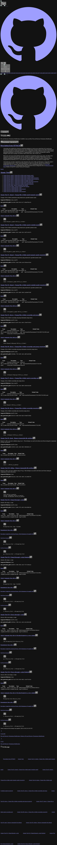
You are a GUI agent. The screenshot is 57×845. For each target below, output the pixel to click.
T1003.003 (17, 73)
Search (4, 4)
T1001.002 (3, 73)
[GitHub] (28, 61)
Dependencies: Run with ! (7, 530)
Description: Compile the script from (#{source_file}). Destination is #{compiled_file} (17, 533)
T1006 (51, 73)
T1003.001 (7, 73)
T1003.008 (41, 73)
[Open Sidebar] (4, 63)
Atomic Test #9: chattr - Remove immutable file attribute (15, 185)
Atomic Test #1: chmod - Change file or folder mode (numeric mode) (18, 175)
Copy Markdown (6, 142)
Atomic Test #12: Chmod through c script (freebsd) (14, 189)
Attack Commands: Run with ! (8, 215)
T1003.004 (22, 73)
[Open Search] (2, 63)
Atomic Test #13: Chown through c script (12, 190)
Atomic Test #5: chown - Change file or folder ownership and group (18, 180)
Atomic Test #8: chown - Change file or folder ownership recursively (18, 184)
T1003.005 (27, 73)
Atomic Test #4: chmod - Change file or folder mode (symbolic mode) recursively (21, 179)
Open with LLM (13, 142)
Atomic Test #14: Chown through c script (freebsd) (14, 191)
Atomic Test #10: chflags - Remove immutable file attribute (16, 186)
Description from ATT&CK (10, 145)
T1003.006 (32, 73)
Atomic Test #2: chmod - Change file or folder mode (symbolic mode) (18, 176)
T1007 (54, 73)
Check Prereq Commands (5, 595)
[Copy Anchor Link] (21, 145)
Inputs (2, 205)
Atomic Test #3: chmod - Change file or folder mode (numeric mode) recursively (21, 177)
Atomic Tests (5, 172)
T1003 (45, 73)
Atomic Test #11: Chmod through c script (12, 187)
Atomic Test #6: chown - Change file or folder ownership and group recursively (20, 181)
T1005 (48, 73)
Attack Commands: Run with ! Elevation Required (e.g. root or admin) (18, 635)
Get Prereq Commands (4, 605)
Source (2, 169)
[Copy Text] (4, 219)
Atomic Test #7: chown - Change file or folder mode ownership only (18, 182)
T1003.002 (12, 73)
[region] (28, 221)
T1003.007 (37, 73)
